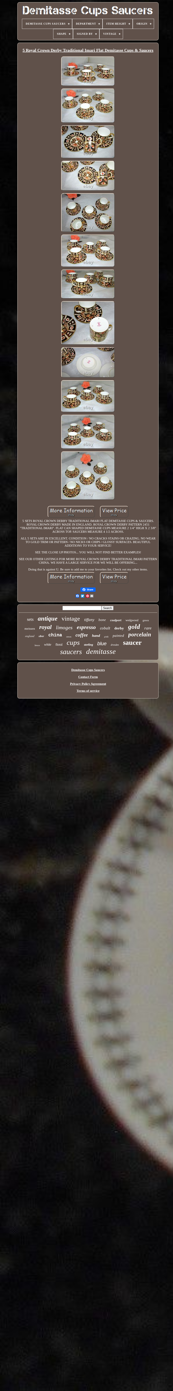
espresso (86, 627)
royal (45, 627)
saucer (132, 642)
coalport (115, 620)
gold (134, 626)
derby (119, 628)
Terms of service (88, 690)
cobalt (105, 628)
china (55, 635)
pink (106, 636)
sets (30, 619)
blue (102, 643)
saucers (71, 652)
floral (58, 644)
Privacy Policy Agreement (88, 683)
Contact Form (88, 677)
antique (47, 618)
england (29, 636)
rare (147, 628)
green (146, 620)
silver (41, 636)
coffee (82, 635)
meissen (29, 628)
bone (102, 620)
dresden (115, 644)
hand (96, 635)
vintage (71, 618)
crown (68, 637)
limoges (64, 627)
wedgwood (132, 620)
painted (118, 636)
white (47, 644)
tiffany (89, 619)
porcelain (139, 634)
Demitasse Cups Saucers (88, 670)
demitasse (101, 651)
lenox (37, 645)
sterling (88, 644)
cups (73, 642)
